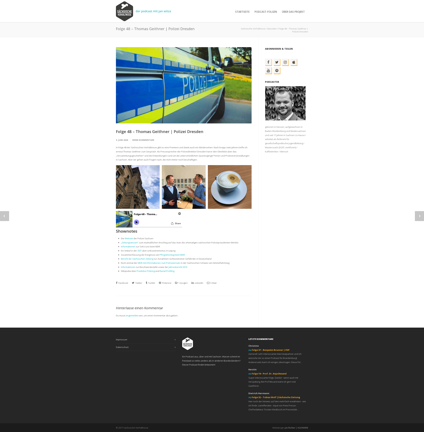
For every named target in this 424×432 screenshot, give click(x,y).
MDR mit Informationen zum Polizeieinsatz (159, 262)
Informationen (128, 246)
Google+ (183, 282)
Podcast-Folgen (266, 12)
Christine (253, 345)
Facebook (123, 282)
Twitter (138, 282)
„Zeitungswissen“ (129, 242)
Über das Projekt (293, 12)
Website (129, 238)
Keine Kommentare (143, 139)
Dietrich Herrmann (258, 393)
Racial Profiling (167, 271)
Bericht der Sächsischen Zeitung (137, 258)
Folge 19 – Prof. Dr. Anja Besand (269, 373)
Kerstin (252, 369)
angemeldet (132, 315)
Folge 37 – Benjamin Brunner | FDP (271, 349)
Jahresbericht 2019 (178, 267)
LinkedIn (198, 282)
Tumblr (151, 282)
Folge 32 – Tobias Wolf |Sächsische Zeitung (276, 397)
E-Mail (213, 282)
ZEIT (139, 250)
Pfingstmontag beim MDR (172, 254)
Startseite (242, 12)
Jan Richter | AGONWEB (296, 427)
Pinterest (166, 282)
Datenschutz (122, 347)
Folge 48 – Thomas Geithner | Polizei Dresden (159, 131)
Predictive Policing (146, 271)
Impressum (121, 339)
